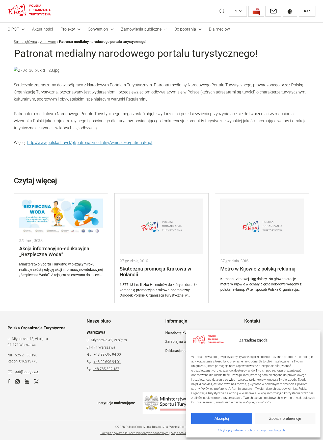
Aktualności (42, 29)
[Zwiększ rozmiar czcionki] (307, 11)
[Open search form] (222, 11)
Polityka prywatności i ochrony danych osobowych (251, 430)
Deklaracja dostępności (183, 351)
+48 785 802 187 (106, 369)
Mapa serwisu (180, 433)
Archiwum (48, 42)
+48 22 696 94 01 (107, 362)
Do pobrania (185, 29)
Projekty (68, 29)
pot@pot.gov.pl (27, 372)
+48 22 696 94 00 (107, 354)
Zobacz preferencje (285, 418)
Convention (98, 29)
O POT (13, 29)
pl (235, 11)
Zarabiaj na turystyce (181, 341)
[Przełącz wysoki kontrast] (290, 11)
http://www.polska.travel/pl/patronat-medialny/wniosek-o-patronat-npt (89, 142)
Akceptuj (221, 418)
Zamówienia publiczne (141, 29)
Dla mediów (219, 29)
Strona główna (25, 42)
